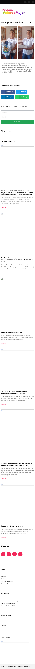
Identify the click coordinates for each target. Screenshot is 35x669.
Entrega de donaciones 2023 (11, 332)
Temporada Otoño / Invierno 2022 (13, 526)
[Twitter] (20, 554)
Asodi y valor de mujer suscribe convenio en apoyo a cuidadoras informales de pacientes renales (17, 260)
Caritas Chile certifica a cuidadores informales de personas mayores (14, 392)
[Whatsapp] (14, 554)
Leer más (3, 207)
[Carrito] (32, 11)
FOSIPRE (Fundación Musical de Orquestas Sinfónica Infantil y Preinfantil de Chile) (16, 464)
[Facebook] (25, 2)
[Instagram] (33, 2)
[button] (32, 17)
